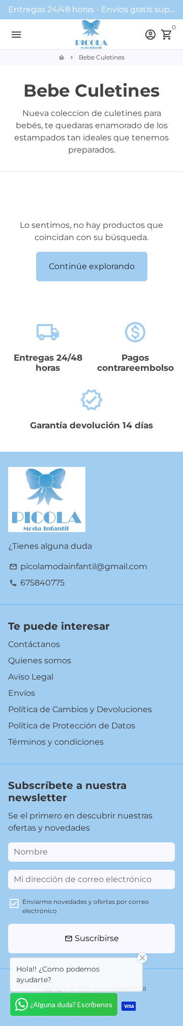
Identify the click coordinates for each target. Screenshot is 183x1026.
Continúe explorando (92, 266)
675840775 (37, 583)
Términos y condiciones (56, 742)
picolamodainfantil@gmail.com (78, 566)
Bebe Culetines (102, 57)
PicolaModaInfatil (119, 988)
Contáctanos (34, 644)
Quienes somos (39, 660)
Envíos (21, 693)
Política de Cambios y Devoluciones (80, 709)
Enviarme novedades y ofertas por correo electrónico (85, 906)
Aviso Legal (30, 677)
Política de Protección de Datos (71, 725)
